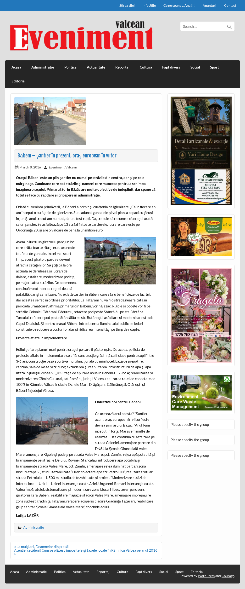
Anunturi (209, 5)
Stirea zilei (127, 5)
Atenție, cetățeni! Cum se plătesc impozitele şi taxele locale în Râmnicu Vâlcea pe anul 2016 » (85, 552)
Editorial (18, 81)
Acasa (16, 67)
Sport (214, 67)
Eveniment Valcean (63, 167)
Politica (70, 67)
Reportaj (122, 67)
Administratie (42, 67)
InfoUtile (149, 5)
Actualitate (96, 67)
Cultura (146, 67)
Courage (228, 576)
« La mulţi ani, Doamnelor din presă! (41, 546)
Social (195, 67)
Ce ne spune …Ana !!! (179, 5)
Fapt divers (171, 67)
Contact (230, 5)
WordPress (206, 576)
